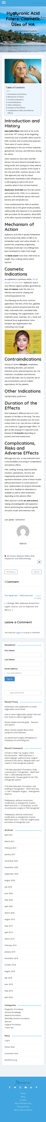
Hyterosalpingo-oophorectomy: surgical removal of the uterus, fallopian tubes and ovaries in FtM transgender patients (22, 760)
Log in (7, 1040)
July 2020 (8, 887)
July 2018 (8, 978)
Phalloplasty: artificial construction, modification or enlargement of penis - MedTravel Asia (21, 803)
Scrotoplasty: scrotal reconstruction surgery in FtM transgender (22, 806)
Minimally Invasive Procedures (26, 31)
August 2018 (10, 971)
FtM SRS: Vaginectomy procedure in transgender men (22, 820)
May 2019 (9, 926)
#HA (32, 556)
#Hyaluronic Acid (11, 558)
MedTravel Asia (37, 3)
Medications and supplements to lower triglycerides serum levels (21, 707)
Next (36, 572)
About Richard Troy (23, 1103)
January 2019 (10, 952)
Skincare (8, 1021)
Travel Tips (9, 1027)
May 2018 (9, 991)
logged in (19, 632)
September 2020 (11, 874)
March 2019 (9, 939)
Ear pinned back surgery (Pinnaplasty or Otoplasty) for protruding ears (21, 738)
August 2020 (10, 880)
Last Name (10, 659)
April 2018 (9, 997)
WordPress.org (11, 1060)
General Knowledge (13, 1012)
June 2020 (9, 893)
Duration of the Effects (16, 108)
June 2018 (9, 984)
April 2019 (9, 932)
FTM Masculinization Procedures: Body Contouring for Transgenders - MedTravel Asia (22, 772)
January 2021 (10, 854)
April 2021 (9, 835)
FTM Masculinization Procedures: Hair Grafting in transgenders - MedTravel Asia (22, 787)
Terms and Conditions (23, 1110)
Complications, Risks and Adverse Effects (21, 111)
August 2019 (10, 919)
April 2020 (9, 906)
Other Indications (14, 105)
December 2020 (11, 861)
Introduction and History (17, 94)
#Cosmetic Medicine (15, 556)
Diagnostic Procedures (14, 1009)
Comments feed (11, 1053)
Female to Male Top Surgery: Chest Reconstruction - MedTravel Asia (19, 754)
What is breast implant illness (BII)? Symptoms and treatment (19, 731)
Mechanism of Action (16, 97)
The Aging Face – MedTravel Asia (19, 595)
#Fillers (27, 556)
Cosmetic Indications (16, 100)
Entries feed (9, 1047)
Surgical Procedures (13, 1024)
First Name (10, 650)
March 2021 (9, 841)
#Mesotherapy (25, 558)
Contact (23, 1100)
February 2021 (10, 848)
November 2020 (11, 867)
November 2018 (11, 958)
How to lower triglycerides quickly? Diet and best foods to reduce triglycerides (23, 715)
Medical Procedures (13, 1015)
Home (10, 31)
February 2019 (10, 945)
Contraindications (14, 102)
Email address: (11, 668)
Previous (11, 572)
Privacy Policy (23, 1106)
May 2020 (9, 900)
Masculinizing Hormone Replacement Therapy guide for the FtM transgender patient (21, 777)
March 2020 (9, 913)
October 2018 (10, 965)
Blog (23, 1097)
